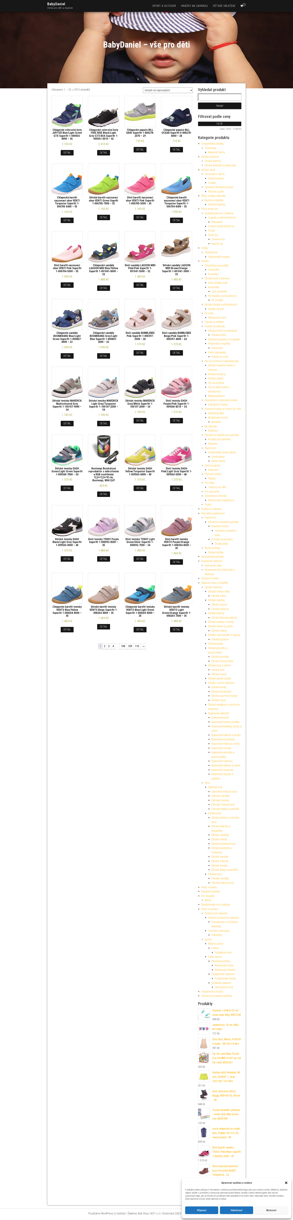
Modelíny (216, 422)
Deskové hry (218, 239)
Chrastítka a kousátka (217, 265)
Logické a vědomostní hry (222, 217)
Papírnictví (210, 448)
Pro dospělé (207, 896)
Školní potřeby (212, 548)
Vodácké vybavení (221, 983)
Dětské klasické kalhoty (224, 617)
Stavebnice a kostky (216, 495)
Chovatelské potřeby (212, 143)
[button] (286, 1182)
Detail (67, 152)
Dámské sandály (220, 795)
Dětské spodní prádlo (219, 678)
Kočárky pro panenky (219, 439)
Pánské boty (215, 874)
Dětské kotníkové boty (223, 843)
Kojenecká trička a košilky (225, 722)
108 (123, 646)
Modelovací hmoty (218, 417)
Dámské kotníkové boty (224, 791)
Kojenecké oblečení (211, 561)
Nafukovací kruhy (224, 965)
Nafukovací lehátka (225, 969)
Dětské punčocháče (222, 661)
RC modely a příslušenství (222, 295)
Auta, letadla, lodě (217, 282)
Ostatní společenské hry (221, 226)
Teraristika (210, 148)
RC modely (217, 300)
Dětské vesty (218, 700)
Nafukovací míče (217, 317)
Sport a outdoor (164, 5)
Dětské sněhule (219, 861)
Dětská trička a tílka (219, 591)
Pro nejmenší (212, 491)
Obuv (207, 782)
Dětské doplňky (216, 600)
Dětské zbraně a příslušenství (221, 304)
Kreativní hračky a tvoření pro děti (223, 408)
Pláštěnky (216, 935)
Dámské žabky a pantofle (225, 809)
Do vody (209, 313)
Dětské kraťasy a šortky (221, 622)
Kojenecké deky (213, 565)
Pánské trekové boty (222, 882)
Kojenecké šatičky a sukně (225, 765)
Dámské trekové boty (223, 804)
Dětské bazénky (216, 204)
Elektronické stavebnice (221, 500)
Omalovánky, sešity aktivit (222, 452)
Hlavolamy (217, 222)
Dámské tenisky (220, 800)
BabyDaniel (56, 4)
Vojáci (208, 504)
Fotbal (214, 948)
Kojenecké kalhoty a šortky (226, 735)
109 (130, 646)
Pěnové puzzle (216, 191)
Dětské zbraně (216, 309)
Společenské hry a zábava (219, 213)
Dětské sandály (219, 856)
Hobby (204, 248)
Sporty (208, 939)
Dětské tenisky (219, 865)
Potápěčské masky (225, 978)
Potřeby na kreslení (221, 539)
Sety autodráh (219, 291)
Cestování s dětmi (214, 174)
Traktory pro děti (217, 487)
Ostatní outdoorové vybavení (223, 917)
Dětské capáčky (220, 835)
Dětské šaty (217, 669)
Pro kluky (209, 482)
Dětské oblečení (224, 5)
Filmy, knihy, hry (209, 208)
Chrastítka (213, 269)
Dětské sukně (218, 674)
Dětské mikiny (219, 630)
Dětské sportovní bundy (224, 695)
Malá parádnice (216, 396)
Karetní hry (217, 243)
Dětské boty (214, 813)
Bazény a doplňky (214, 200)
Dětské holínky (219, 839)
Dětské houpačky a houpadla (224, 339)
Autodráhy (213, 287)
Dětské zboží (208, 169)
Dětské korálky (216, 413)
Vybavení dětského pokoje (219, 187)
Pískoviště (217, 348)
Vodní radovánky (217, 352)
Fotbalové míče (223, 952)
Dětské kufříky (215, 552)
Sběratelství (211, 252)
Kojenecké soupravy (222, 769)
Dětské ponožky (220, 656)
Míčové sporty (215, 943)
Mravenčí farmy (216, 152)
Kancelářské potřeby (212, 556)
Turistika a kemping (218, 930)
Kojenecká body (220, 717)
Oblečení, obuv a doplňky (214, 582)
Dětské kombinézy (221, 691)
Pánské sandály (220, 878)
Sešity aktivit (218, 461)
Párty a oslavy (209, 887)
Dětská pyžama (219, 639)
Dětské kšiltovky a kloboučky (220, 165)
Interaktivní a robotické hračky (221, 400)
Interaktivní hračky (218, 404)
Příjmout (201, 1210)
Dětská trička (218, 596)
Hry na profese (216, 382)
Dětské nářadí (215, 378)
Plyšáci (212, 478)
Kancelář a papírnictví (213, 513)
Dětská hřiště (218, 335)
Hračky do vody (219, 356)
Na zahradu (211, 426)
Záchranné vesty (224, 987)
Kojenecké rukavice (221, 761)
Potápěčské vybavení (223, 974)
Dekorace (213, 469)
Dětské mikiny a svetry (220, 626)
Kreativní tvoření (220, 526)
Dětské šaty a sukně (219, 665)
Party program (212, 465)
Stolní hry (213, 235)
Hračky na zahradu (194, 5)
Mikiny (208, 900)
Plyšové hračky (213, 474)
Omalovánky (218, 456)
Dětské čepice (219, 604)
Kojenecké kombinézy (223, 739)
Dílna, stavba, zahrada (213, 195)
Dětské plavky (215, 643)
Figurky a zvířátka (214, 321)
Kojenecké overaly (221, 748)
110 (137, 646)
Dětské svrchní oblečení (221, 682)
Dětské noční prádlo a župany (224, 635)
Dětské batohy (216, 178)
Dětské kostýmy (217, 374)
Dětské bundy (218, 687)
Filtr (219, 123)
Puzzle (211, 230)
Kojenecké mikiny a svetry (225, 743)
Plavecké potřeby (210, 891)
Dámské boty (215, 787)
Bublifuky (213, 430)
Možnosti (271, 1210)
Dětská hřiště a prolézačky (222, 330)
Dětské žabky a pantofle (224, 869)
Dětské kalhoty (213, 161)
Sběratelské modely (219, 256)
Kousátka (213, 274)
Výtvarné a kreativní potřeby (223, 522)
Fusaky (212, 182)
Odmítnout (236, 1210)
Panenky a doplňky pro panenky (222, 435)
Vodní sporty (215, 956)
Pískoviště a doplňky (219, 343)
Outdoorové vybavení (216, 913)
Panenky (212, 443)
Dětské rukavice (220, 609)
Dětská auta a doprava (217, 278)
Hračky (205, 261)
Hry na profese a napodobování (222, 361)
